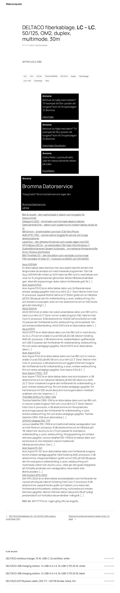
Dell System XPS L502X (34, 475)
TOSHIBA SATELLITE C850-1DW (39, 397)
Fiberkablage (84, 76)
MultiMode (38, 81)
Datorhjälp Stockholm (54, 145)
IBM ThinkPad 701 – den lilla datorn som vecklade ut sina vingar (55, 255)
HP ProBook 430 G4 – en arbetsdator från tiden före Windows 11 (56, 245)
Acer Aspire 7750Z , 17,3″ (35, 373)
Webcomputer (14, 4)
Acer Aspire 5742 (31, 352)
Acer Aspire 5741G (31, 284)
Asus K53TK (28, 329)
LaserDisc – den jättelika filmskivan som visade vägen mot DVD (55, 241)
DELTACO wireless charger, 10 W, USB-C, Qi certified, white (38, 558)
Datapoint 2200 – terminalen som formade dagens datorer (53, 221)
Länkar (25, 207)
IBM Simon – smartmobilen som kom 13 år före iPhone (50, 231)
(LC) (25, 76)
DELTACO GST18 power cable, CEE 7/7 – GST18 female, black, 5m (41, 581)
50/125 (39, 76)
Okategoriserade (41, 45)
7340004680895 (51, 76)
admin (32, 45)
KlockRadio (48, 170)
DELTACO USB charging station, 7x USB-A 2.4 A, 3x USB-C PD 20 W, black (45, 573)
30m (31, 76)
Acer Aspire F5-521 (32, 448)
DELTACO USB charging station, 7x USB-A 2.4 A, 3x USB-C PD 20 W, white (45, 566)
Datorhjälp (48, 117)
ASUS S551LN (29, 308)
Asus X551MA (29, 264)
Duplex (73, 76)
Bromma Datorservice (34, 204)
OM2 (47, 81)
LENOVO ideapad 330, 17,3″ (36, 420)
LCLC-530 (27, 81)
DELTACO (64, 76)
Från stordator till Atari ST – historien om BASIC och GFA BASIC (55, 258)
